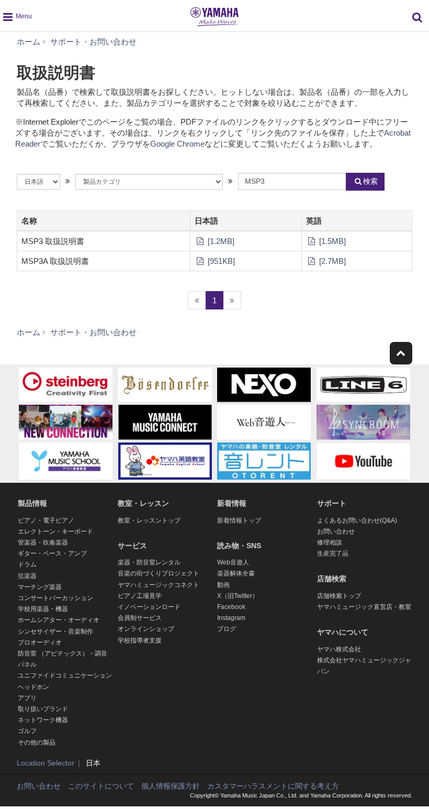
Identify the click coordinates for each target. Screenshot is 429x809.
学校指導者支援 (140, 640)
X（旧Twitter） (237, 596)
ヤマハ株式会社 (339, 649)
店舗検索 (331, 578)
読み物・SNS (239, 545)
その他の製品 (36, 742)
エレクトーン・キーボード (55, 531)
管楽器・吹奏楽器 (43, 542)
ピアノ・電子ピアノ (46, 520)
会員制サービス (140, 618)
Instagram (231, 618)
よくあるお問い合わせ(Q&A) (357, 520)
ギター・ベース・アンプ (52, 553)
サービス (132, 545)
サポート (331, 503)
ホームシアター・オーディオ (58, 620)
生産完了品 (332, 553)
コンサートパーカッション (55, 598)
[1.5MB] (331, 241)
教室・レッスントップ (149, 520)
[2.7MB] (331, 261)
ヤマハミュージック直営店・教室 (364, 607)
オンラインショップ (146, 629)
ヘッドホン (33, 687)
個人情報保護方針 (170, 786)
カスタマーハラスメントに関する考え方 (273, 786)
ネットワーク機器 (43, 720)
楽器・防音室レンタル (149, 562)
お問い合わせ (336, 531)
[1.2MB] (220, 241)
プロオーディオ (40, 642)
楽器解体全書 (236, 573)
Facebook (231, 607)
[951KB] (220, 261)
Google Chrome (177, 143)
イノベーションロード (149, 607)
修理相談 (329, 542)
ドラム (27, 564)
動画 (223, 585)
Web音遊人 (233, 562)
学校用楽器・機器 (43, 609)
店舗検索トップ (339, 596)
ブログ (226, 629)
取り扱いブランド (43, 709)
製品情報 (32, 503)
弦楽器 (27, 576)
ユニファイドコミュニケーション (65, 675)
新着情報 (231, 503)
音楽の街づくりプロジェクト (158, 573)
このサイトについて (101, 786)
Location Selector (45, 763)
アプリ (27, 698)
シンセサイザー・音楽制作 (55, 631)
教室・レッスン (143, 503)
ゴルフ (27, 731)
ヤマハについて (342, 632)
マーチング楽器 (40, 587)
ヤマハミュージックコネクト (158, 585)
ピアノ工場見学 (140, 596)
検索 (370, 181)
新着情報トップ (239, 520)
